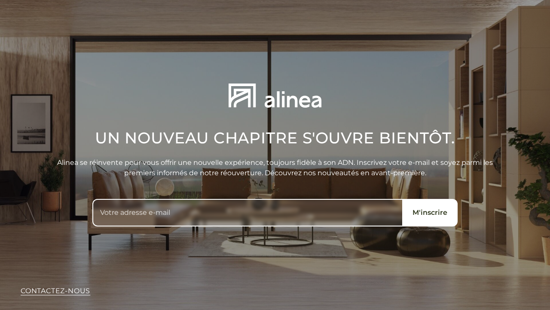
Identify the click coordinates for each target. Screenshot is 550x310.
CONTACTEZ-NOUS (55, 291)
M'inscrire (429, 212)
